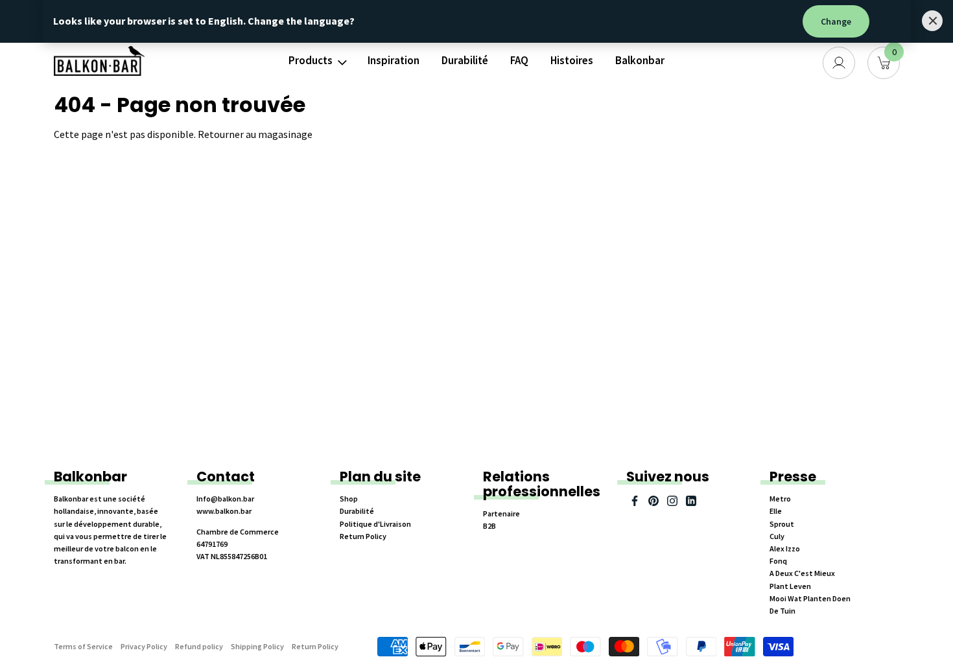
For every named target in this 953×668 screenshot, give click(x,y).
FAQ (519, 60)
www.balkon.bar (224, 511)
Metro (780, 498)
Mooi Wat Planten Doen (810, 598)
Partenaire (501, 513)
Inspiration (393, 60)
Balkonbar (640, 60)
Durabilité (464, 60)
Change (836, 21)
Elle (776, 511)
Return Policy (363, 536)
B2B (489, 526)
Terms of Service (83, 646)
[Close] (932, 20)
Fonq (778, 561)
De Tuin (782, 611)
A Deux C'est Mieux (802, 573)
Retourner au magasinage (255, 134)
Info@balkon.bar (225, 498)
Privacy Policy (144, 646)
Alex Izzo (785, 548)
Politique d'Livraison (375, 524)
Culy (777, 536)
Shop (349, 498)
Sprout (782, 524)
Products (310, 60)
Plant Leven (790, 586)
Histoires (571, 60)
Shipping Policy (257, 646)
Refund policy (199, 646)
